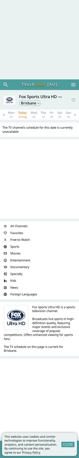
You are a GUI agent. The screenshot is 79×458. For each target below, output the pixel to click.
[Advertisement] (39, 39)
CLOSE (68, 444)
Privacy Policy (31, 452)
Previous (4, 115)
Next (75, 115)
